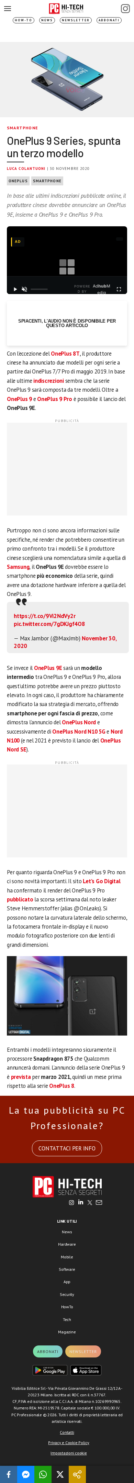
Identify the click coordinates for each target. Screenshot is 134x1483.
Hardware (67, 1244)
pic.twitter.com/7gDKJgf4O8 (49, 624)
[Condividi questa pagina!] (77, 1474)
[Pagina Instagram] (125, 8)
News (47, 20)
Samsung (18, 567)
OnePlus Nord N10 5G (78, 731)
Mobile (67, 1256)
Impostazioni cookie (69, 1452)
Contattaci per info (66, 1148)
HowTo (67, 1306)
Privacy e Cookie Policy (68, 1442)
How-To (23, 20)
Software (67, 1269)
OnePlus (18, 180)
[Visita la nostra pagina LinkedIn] (81, 1203)
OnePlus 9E (48, 668)
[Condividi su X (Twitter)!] (60, 1474)
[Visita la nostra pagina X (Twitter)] (89, 1203)
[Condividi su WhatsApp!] (43, 1474)
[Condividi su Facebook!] (8, 1474)
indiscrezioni (48, 381)
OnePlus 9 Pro (54, 399)
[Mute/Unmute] (25, 289)
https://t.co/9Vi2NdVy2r (44, 616)
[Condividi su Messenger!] (25, 1474)
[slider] (39, 289)
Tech (67, 1319)
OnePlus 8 (61, 1086)
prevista (21, 1077)
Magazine (67, 1331)
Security (67, 1294)
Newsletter (76, 20)
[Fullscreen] (119, 289)
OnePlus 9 (19, 399)
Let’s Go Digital (101, 881)
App (67, 1281)
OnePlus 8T (65, 353)
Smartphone (22, 127)
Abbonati (109, 20)
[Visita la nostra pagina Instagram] (71, 1203)
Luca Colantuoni (26, 168)
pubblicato (20, 899)
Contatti (67, 1432)
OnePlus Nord (79, 722)
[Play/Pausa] (15, 289)
